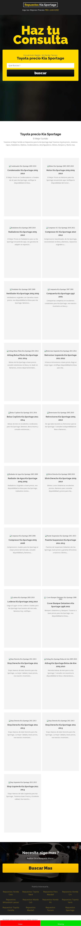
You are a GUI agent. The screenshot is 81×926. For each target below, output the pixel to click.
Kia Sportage (40, 4)
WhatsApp (61, 924)
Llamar (20, 924)
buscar (40, 73)
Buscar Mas (40, 868)
